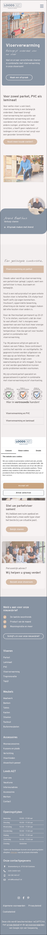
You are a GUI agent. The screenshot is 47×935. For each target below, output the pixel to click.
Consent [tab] (8, 451)
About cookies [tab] (23, 451)
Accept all (23, 486)
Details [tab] (38, 451)
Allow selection (23, 493)
